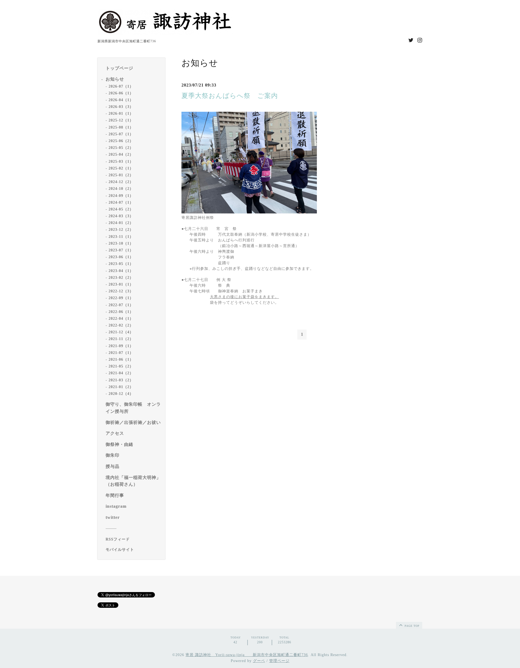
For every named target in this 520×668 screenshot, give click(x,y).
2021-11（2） (121, 339)
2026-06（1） (121, 93)
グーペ (259, 661)
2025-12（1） (121, 120)
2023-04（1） (121, 271)
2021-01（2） (121, 387)
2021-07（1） (121, 353)
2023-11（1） (121, 237)
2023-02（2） (121, 278)
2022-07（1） (121, 305)
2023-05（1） (121, 264)
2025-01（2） (121, 175)
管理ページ (279, 661)
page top (412, 625)
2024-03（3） (121, 216)
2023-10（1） (121, 243)
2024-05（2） (121, 209)
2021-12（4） (121, 332)
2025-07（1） (121, 134)
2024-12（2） (121, 182)
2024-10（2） (121, 189)
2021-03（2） (121, 380)
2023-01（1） (121, 284)
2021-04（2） (121, 373)
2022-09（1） (121, 298)
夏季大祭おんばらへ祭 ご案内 (231, 95)
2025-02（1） (121, 168)
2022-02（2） (121, 325)
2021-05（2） (121, 366)
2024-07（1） (121, 202)
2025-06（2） (121, 141)
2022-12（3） (121, 291)
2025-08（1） (121, 127)
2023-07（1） (121, 250)
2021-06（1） (121, 359)
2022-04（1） (121, 319)
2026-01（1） (121, 113)
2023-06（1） (121, 257)
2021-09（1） (121, 346)
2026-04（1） (121, 100)
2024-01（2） (121, 223)
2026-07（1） (121, 86)
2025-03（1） (121, 161)
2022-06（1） (121, 312)
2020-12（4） (121, 394)
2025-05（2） (121, 148)
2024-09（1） (121, 196)
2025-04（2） (121, 154)
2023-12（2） (121, 230)
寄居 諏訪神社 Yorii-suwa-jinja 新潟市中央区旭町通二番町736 (247, 655)
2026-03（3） (121, 107)
